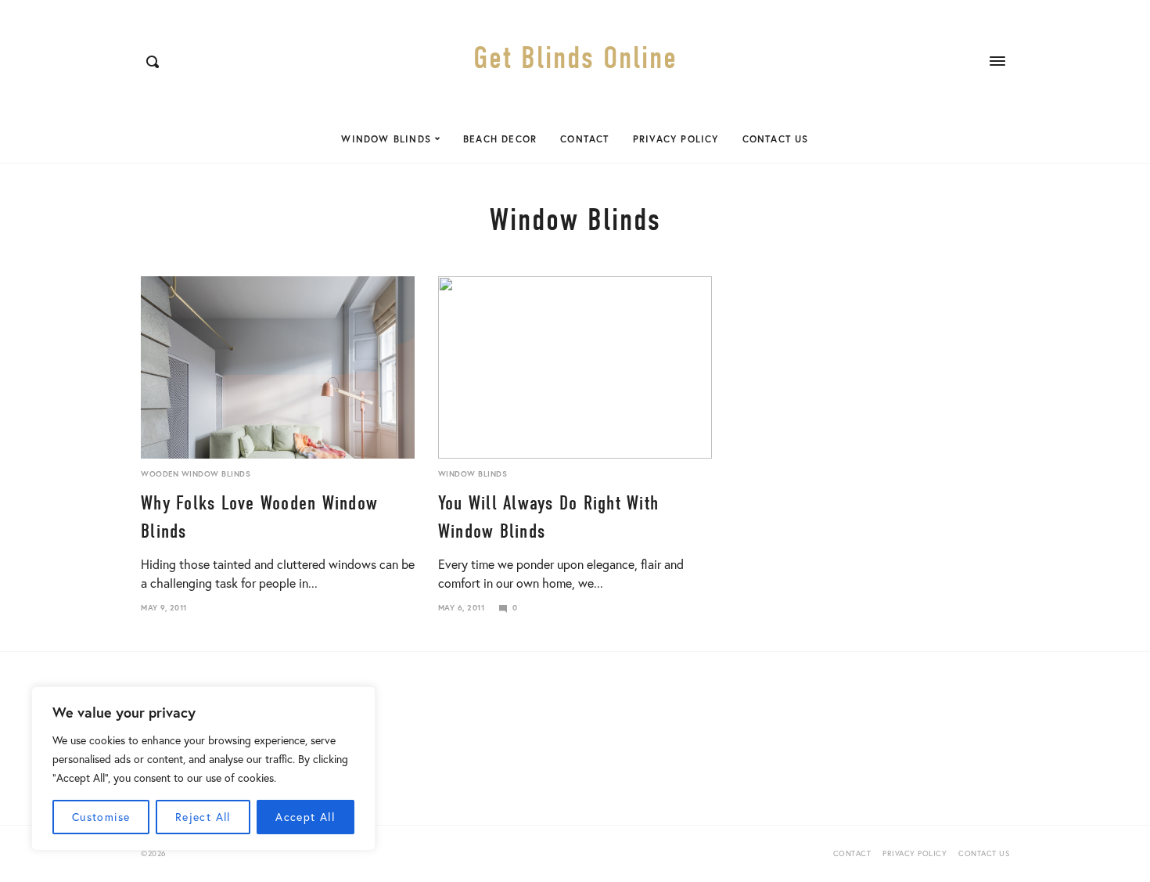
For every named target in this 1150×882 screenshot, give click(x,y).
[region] (203, 768)
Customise (101, 816)
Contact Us (775, 139)
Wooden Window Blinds (195, 474)
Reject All (203, 816)
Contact (584, 139)
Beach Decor (500, 139)
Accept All (305, 816)
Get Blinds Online (575, 58)
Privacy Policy (676, 139)
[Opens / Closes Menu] (997, 61)
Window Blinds (386, 139)
